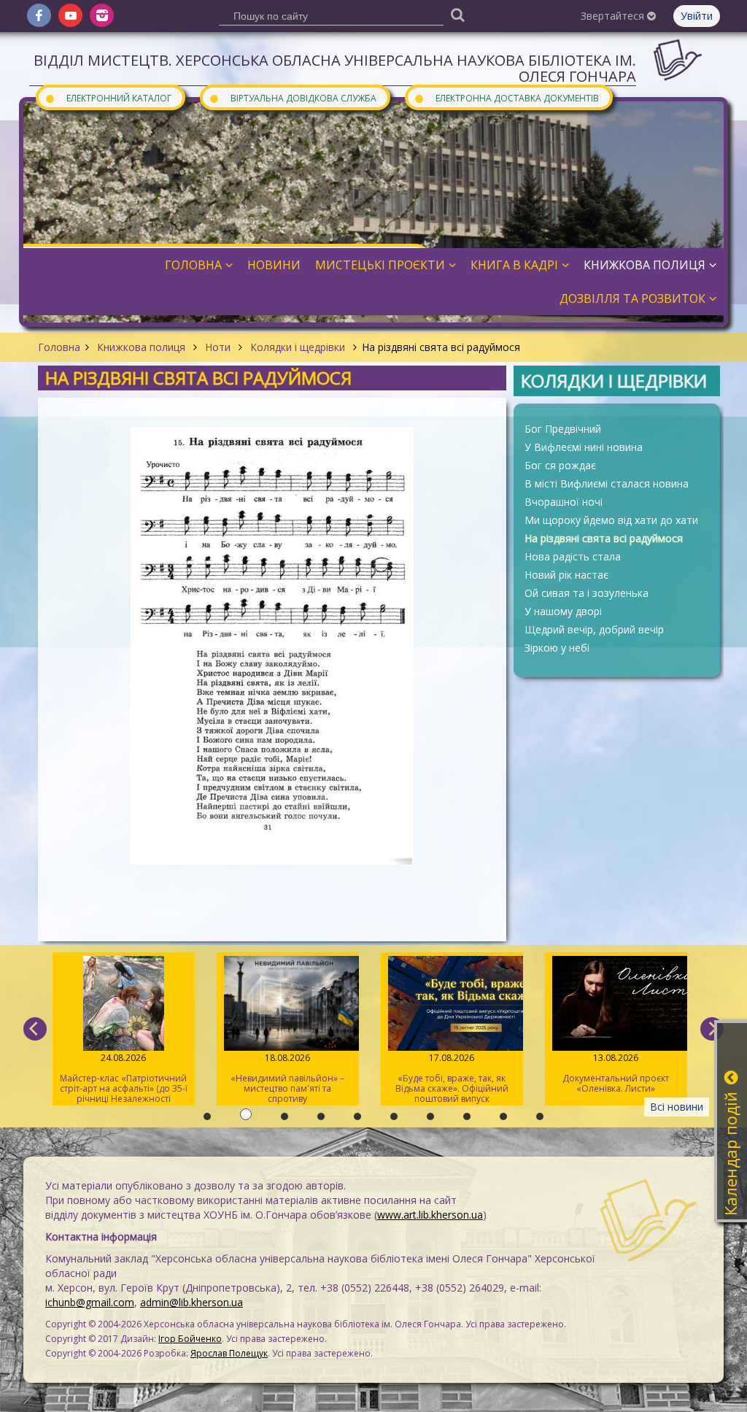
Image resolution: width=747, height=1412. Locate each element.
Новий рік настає (566, 575)
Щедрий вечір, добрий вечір (594, 629)
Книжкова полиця (141, 347)
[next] (712, 1029)
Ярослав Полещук (229, 1353)
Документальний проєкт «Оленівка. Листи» (615, 1073)
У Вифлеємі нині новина (584, 447)
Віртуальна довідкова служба (292, 97)
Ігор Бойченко (190, 1338)
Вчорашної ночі (564, 502)
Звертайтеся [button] (614, 16)
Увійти (697, 16)
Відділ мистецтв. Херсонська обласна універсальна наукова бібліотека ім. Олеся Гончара (335, 68)
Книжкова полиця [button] (644, 265)
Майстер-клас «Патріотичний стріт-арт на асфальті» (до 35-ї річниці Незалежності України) (123, 1079)
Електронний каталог (107, 97)
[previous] (35, 1029)
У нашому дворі (563, 611)
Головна (59, 347)
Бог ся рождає (560, 465)
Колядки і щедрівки (297, 347)
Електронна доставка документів (506, 97)
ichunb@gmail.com (89, 1302)
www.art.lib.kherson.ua (430, 1215)
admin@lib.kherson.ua (191, 1302)
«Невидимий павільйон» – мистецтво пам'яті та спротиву (287, 1078)
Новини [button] (274, 265)
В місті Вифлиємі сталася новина (607, 483)
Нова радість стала (573, 556)
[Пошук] (457, 14)
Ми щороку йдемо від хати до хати (611, 520)
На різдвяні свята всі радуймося (604, 538)
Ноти (217, 347)
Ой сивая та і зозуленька (587, 593)
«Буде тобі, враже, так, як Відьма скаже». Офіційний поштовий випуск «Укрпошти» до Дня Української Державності (451, 1079)
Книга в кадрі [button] (514, 265)
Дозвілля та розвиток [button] (632, 298)
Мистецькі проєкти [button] (380, 265)
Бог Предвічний (563, 429)
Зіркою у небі (557, 648)
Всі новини (676, 1107)
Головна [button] (193, 265)
